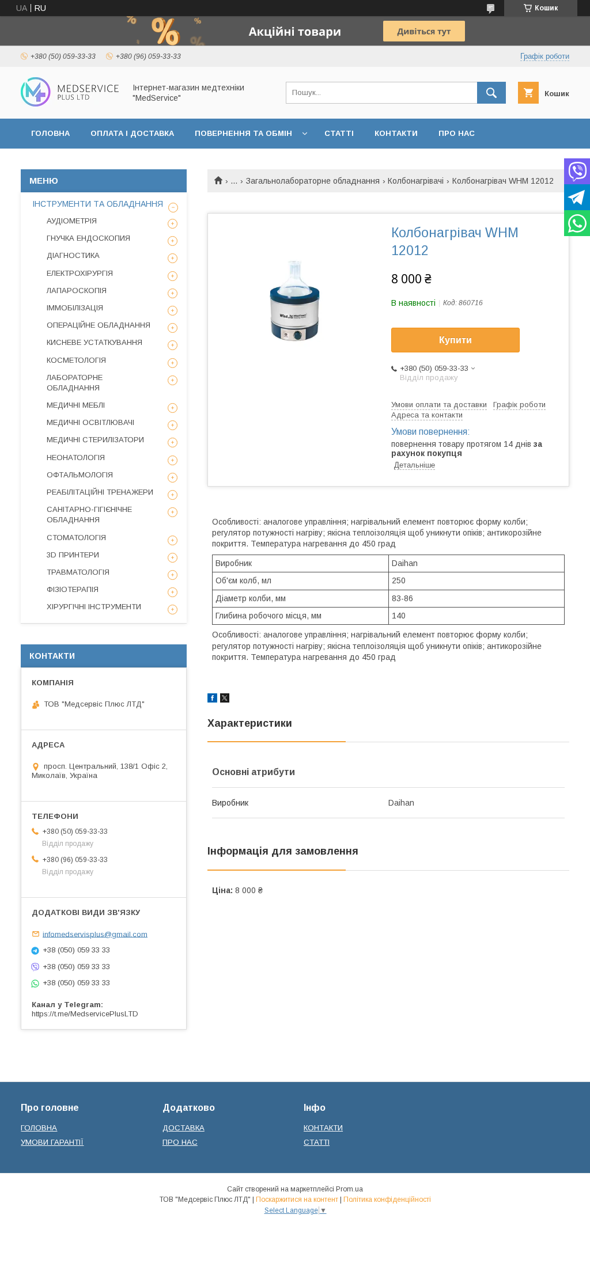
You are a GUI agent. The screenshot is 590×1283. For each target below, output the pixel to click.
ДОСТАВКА (183, 1127)
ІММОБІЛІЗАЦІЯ (75, 307)
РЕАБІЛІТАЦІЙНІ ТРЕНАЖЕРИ (100, 492)
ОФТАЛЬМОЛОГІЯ (80, 474)
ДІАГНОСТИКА (73, 255)
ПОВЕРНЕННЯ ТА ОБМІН (243, 133)
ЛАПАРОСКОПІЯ (77, 290)
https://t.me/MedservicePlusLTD (85, 1013)
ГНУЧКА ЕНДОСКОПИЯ (88, 238)
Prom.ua (349, 1189)
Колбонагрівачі (416, 180)
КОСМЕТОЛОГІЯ (76, 360)
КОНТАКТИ (396, 133)
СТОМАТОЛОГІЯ (76, 537)
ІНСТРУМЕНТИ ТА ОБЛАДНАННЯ (97, 203)
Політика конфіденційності (387, 1199)
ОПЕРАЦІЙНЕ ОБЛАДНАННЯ (98, 325)
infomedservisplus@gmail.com (95, 933)
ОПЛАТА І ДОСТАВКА (132, 133)
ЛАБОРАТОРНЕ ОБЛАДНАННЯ (75, 382)
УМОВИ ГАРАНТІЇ (52, 1142)
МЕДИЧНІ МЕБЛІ (76, 405)
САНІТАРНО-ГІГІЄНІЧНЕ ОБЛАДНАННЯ (89, 514)
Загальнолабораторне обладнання (313, 180)
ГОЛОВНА (50, 133)
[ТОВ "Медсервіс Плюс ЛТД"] (70, 103)
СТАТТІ (339, 133)
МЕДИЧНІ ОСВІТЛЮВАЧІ (90, 422)
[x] (224, 699)
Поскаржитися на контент (297, 1199)
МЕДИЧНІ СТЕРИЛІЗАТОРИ (95, 439)
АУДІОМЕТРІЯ (72, 221)
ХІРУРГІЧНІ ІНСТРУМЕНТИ (94, 606)
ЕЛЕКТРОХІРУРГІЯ (80, 273)
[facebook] (212, 699)
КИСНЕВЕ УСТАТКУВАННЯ (94, 342)
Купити (455, 340)
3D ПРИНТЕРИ (73, 555)
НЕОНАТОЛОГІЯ (76, 457)
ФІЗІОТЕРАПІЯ (73, 589)
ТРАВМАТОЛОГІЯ (78, 572)
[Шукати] (491, 93)
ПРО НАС (456, 133)
